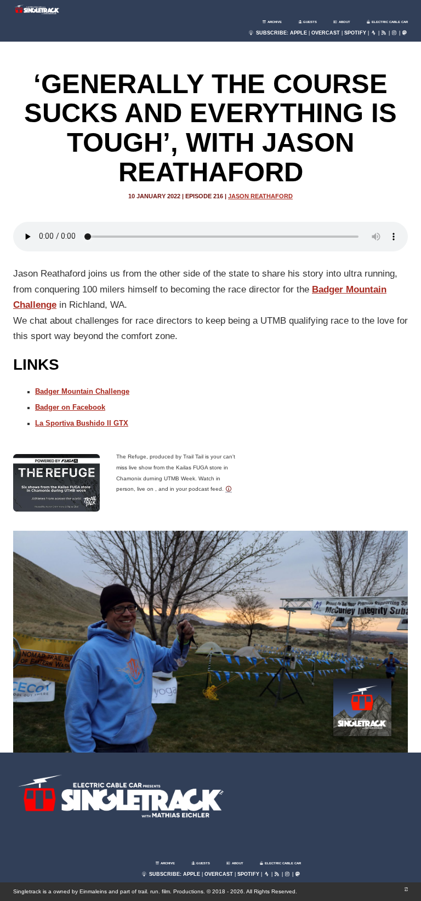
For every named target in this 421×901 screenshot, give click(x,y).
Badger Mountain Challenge (82, 391)
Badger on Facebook (70, 407)
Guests (309, 22)
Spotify (355, 33)
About (344, 22)
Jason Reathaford (260, 196)
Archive (274, 22)
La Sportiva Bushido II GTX (81, 423)
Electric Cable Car (389, 22)
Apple (298, 33)
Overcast (325, 33)
